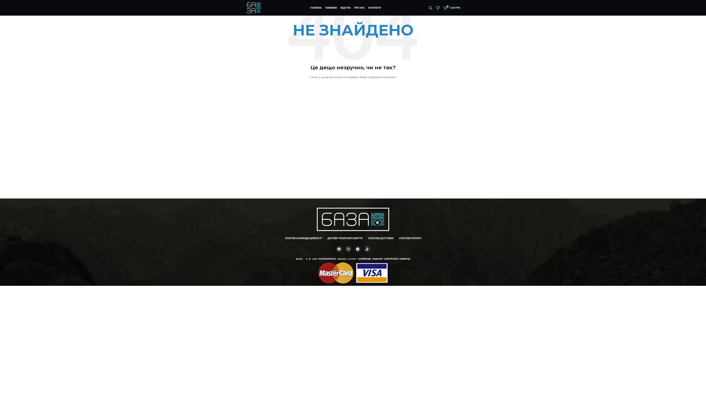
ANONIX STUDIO (346, 258)
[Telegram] (357, 249)
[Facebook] (339, 249)
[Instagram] (348, 249)
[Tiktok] (367, 249)
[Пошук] (430, 8)
